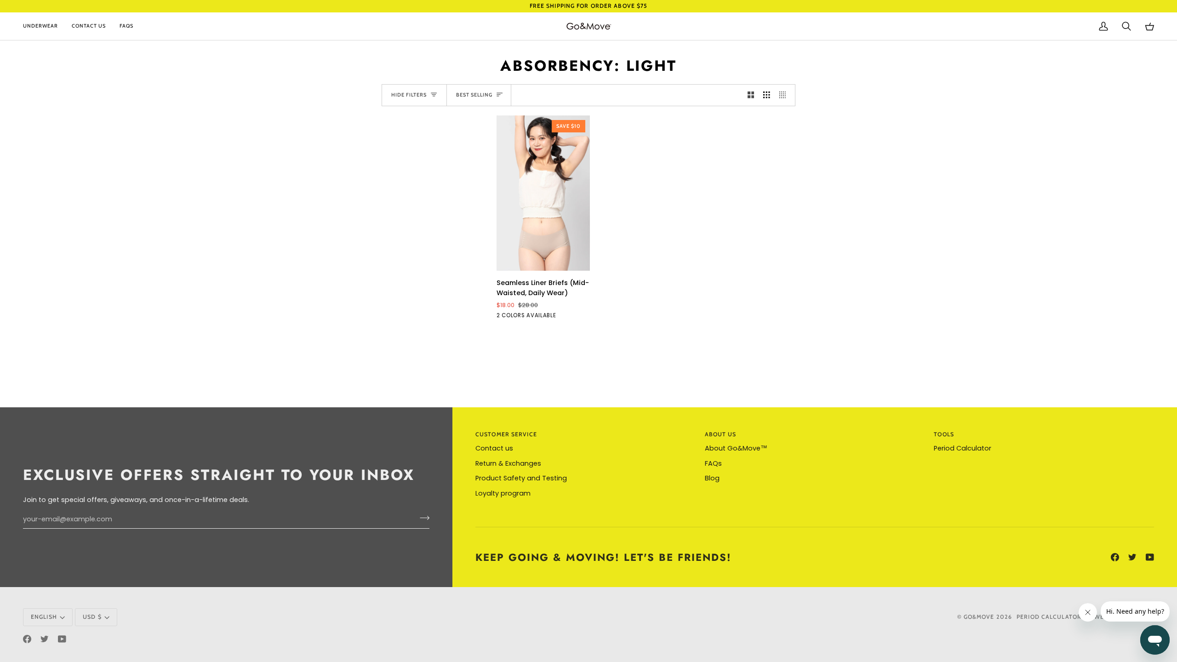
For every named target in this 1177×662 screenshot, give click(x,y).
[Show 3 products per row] (767, 95)
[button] (44, 26)
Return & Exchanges (508, 463)
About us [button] (721, 434)
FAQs (713, 463)
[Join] (421, 518)
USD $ (92, 616)
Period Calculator (962, 448)
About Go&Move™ (736, 448)
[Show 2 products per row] (751, 95)
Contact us (494, 448)
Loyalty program (503, 493)
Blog (712, 478)
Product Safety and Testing (521, 478)
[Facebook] (1115, 557)
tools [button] (944, 434)
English (44, 616)
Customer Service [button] (506, 434)
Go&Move (979, 616)
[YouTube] (1150, 557)
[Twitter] (1132, 557)
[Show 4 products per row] (785, 95)
